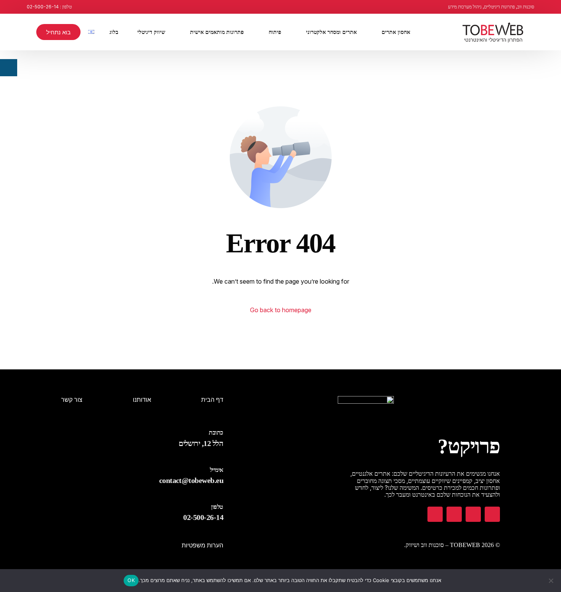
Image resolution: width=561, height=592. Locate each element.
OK (131, 580)
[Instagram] (473, 514)
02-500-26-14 (203, 517)
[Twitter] (454, 514)
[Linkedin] (435, 514)
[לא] (551, 580)
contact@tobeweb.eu (191, 480)
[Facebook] (492, 514)
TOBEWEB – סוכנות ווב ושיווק (443, 545)
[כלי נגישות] (8, 67)
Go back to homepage (280, 309)
